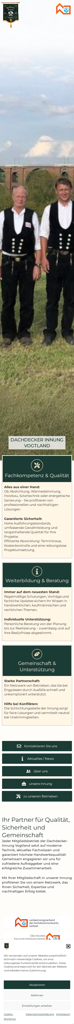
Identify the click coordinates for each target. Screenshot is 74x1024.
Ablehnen (37, 995)
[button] (68, 946)
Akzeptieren (37, 985)
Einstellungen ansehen (37, 1005)
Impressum (63, 1014)
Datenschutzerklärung (40, 1014)
